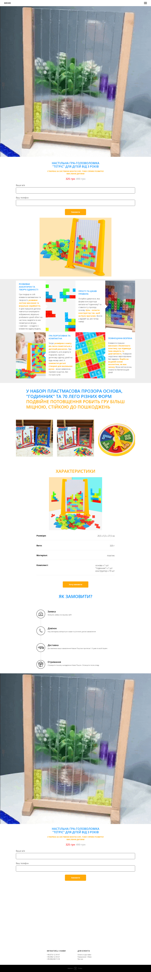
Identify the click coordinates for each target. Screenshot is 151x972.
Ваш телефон (22, 197)
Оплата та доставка (84, 955)
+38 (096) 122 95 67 (53, 957)
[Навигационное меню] (145, 3)
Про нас (80, 959)
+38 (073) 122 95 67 (53, 955)
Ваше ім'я (20, 185)
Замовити (75, 212)
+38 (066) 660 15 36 (53, 959)
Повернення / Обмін (85, 957)
